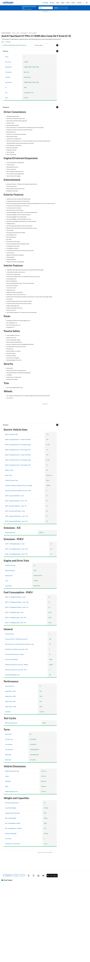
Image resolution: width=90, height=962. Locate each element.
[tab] (30, 51)
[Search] (87, 2)
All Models (8, 41)
